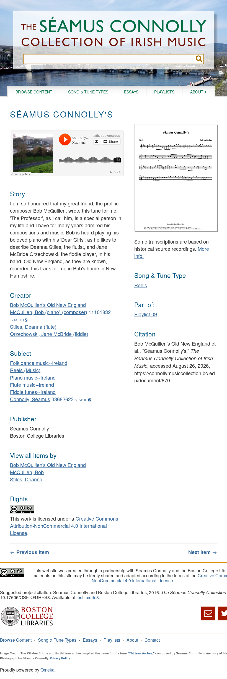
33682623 (62, 399)
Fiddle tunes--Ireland (33, 391)
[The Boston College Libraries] (27, 625)
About (196, 92)
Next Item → (202, 552)
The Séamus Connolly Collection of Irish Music (113, 32)
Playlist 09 (145, 314)
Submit (199, 59)
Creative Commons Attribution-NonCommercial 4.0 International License (64, 525)
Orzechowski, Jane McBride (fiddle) (49, 333)
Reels (140, 285)
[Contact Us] (208, 613)
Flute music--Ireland (32, 384)
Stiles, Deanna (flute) (33, 326)
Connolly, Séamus (30, 399)
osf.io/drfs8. (89, 597)
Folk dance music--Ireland (38, 362)
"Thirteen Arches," (141, 653)
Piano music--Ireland (33, 377)
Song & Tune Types (88, 92)
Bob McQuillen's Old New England (48, 304)
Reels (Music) (25, 370)
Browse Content (34, 92)
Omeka (47, 670)
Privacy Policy (60, 658)
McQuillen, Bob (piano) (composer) (48, 311)
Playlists (164, 92)
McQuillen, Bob (27, 472)
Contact (152, 640)
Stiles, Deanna (26, 479)
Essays (131, 92)
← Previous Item (29, 552)
